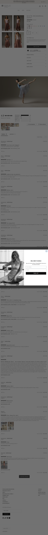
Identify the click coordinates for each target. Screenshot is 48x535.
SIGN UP (36, 273)
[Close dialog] (46, 251)
